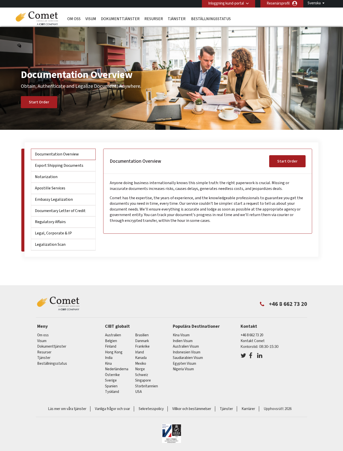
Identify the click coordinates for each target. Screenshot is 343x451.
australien (113, 335)
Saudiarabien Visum (188, 357)
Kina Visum (181, 335)
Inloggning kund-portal (226, 3)
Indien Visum (183, 341)
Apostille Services (50, 188)
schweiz (141, 375)
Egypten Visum (184, 363)
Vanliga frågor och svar (112, 409)
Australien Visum (186, 346)
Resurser (153, 19)
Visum (90, 19)
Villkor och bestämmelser (191, 409)
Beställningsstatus (211, 19)
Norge (140, 369)
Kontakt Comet (253, 341)
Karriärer (248, 409)
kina (108, 363)
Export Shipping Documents (59, 165)
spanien (111, 386)
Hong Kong (114, 352)
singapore (143, 380)
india (108, 357)
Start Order (39, 102)
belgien (111, 341)
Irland (139, 352)
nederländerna (116, 369)
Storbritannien (146, 386)
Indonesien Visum (186, 352)
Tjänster (177, 19)
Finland (110, 346)
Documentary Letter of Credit (60, 211)
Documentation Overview (57, 154)
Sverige (111, 380)
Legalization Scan (50, 244)
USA (138, 391)
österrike (112, 375)
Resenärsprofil (278, 3)
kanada (141, 357)
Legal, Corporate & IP (53, 233)
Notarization (46, 177)
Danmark (142, 341)
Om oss (74, 19)
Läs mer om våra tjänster (67, 409)
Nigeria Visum (183, 369)
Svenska (314, 3)
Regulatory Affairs (50, 222)
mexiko (140, 363)
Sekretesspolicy (151, 409)
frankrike (142, 346)
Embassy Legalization (54, 199)
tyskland (112, 391)
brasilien (142, 335)
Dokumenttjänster (120, 19)
